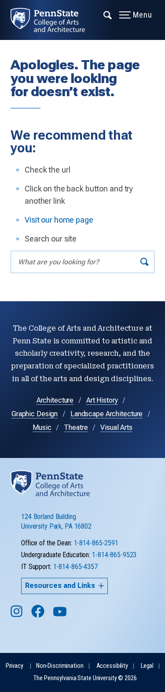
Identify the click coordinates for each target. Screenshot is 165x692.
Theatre (76, 427)
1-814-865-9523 (114, 555)
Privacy (14, 666)
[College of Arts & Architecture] (53, 20)
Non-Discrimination (60, 666)
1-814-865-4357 (75, 566)
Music (42, 427)
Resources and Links (60, 585)
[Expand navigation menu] (108, 14)
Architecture (55, 400)
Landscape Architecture (106, 414)
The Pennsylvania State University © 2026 (84, 678)
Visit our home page (59, 219)
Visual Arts (116, 427)
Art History (102, 400)
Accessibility (112, 666)
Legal (147, 666)
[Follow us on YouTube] (60, 615)
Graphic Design (34, 414)
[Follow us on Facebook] (38, 615)
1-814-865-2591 (96, 543)
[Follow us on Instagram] (17, 615)
